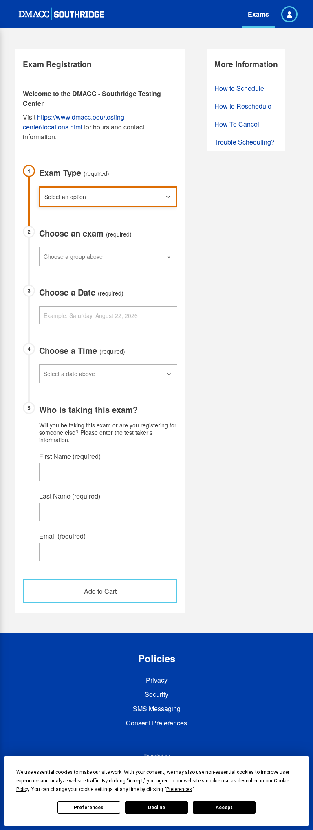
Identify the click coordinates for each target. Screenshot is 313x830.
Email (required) (62, 536)
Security (156, 694)
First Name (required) (70, 456)
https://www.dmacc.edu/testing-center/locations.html (74, 121)
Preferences (89, 807)
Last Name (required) (69, 496)
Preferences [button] (179, 789)
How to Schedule (239, 88)
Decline (156, 807)
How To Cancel (236, 124)
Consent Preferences (156, 722)
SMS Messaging (157, 708)
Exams (258, 14)
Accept (224, 807)
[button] (289, 14)
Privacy (157, 680)
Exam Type (74, 172)
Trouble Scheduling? (244, 142)
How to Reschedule (242, 106)
